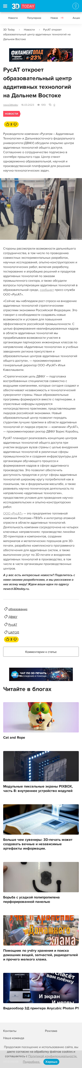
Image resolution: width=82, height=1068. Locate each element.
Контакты (9, 1031)
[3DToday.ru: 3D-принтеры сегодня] (23, 8)
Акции (76, 18)
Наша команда (13, 1038)
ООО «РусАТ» (13, 513)
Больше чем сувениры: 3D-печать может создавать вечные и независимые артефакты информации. (37, 844)
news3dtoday (10, 105)
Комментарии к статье (41, 652)
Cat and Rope (14, 737)
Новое (57, 18)
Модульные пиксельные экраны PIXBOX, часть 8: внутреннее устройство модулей (38, 788)
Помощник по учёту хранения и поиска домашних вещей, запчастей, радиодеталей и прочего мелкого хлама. (40, 955)
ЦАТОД (13, 633)
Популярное (34, 18)
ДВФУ (12, 617)
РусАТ (12, 625)
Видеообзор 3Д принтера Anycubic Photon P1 (41, 1008)
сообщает (47, 290)
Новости (13, 18)
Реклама (17, 56)
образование (17, 609)
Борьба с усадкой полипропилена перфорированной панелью (31, 899)
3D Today (9, 29)
